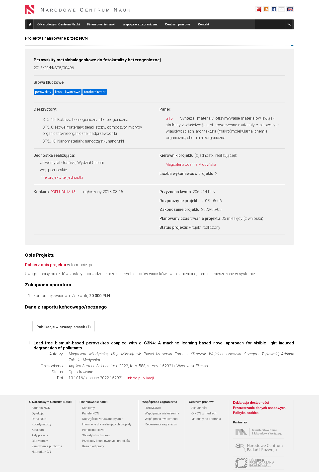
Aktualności (199, 407)
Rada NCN (39, 418)
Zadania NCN (41, 407)
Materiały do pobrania (206, 418)
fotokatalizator (94, 92)
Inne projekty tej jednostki (62, 177)
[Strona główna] (79, 9)
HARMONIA (153, 407)
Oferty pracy (40, 440)
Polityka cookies (245, 413)
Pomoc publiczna (93, 429)
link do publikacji (140, 378)
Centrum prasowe (177, 24)
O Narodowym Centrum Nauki (58, 24)
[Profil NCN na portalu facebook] (273, 9)
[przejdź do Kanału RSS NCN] (266, 9)
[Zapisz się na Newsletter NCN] (281, 9)
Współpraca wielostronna (162, 413)
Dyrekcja (38, 413)
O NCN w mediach (204, 413)
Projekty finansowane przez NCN (56, 38)
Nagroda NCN (41, 451)
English (290, 9)
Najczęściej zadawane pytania (102, 418)
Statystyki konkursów (96, 435)
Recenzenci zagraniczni (161, 424)
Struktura (38, 429)
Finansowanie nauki (101, 24)
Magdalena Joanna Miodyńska (191, 164)
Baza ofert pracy (93, 446)
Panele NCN (90, 413)
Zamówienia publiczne (47, 446)
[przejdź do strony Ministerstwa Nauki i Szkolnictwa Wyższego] (260, 432)
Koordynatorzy (41, 424)
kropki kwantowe (67, 92)
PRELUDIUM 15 (63, 192)
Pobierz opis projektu (45, 264)
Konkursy (88, 407)
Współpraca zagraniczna (140, 24)
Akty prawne (40, 435)
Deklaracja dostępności (251, 402)
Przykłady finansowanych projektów (106, 440)
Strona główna (30, 24)
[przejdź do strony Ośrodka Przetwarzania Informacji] (260, 463)
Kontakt (203, 24)
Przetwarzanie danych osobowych (259, 408)
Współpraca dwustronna (161, 418)
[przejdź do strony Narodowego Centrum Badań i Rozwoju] (260, 447)
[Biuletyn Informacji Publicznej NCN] (258, 9)
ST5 (169, 118)
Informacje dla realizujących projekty (106, 424)
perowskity (43, 92)
